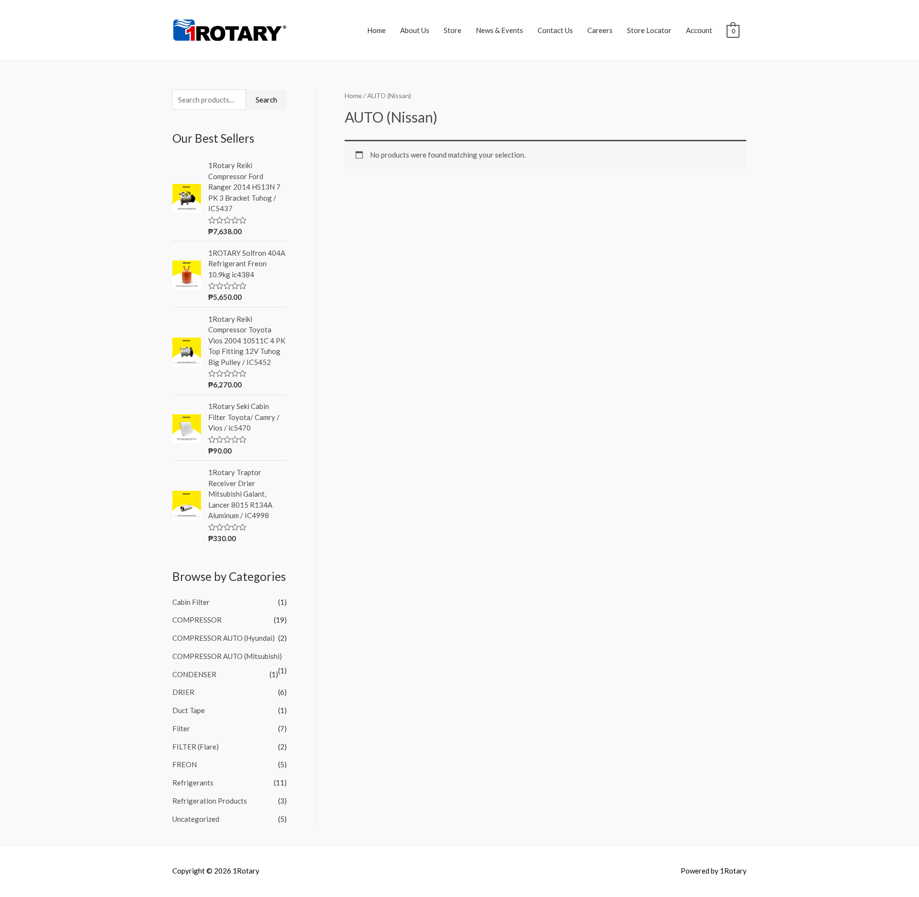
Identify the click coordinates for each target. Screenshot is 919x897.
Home (376, 30)
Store (452, 30)
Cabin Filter (191, 602)
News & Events (499, 30)
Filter (181, 728)
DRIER (183, 692)
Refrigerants (192, 782)
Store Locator (649, 30)
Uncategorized (195, 819)
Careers (600, 30)
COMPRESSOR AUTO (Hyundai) (223, 638)
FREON (184, 764)
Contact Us (555, 30)
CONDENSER (194, 674)
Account (699, 30)
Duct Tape (188, 710)
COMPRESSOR (197, 619)
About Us (414, 30)
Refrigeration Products (209, 800)
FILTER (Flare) (195, 746)
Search (266, 99)
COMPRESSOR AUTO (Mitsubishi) (227, 656)
